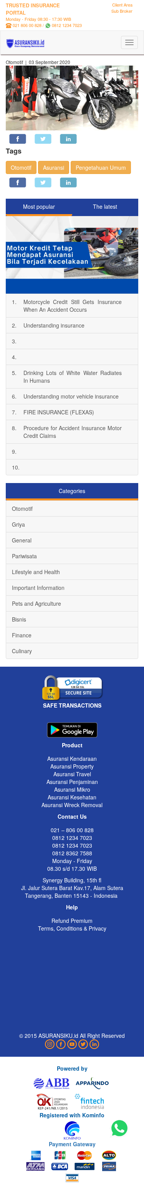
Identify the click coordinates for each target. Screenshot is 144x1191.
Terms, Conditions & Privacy (72, 928)
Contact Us (72, 816)
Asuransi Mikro (72, 789)
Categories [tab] (72, 491)
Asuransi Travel (72, 774)
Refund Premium (72, 920)
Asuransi (53, 167)
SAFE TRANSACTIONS (72, 705)
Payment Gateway (72, 1144)
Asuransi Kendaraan (72, 758)
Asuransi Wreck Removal (72, 805)
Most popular (39, 206)
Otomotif (21, 167)
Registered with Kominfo (72, 1115)
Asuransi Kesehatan (72, 797)
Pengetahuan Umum (101, 167)
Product (72, 745)
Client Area (122, 5)
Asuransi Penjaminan (72, 782)
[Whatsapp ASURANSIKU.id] (119, 1128)
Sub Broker (121, 11)
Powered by (72, 1068)
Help (72, 907)
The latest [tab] (105, 206)
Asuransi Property (72, 766)
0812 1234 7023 (67, 25)
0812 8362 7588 (72, 853)
